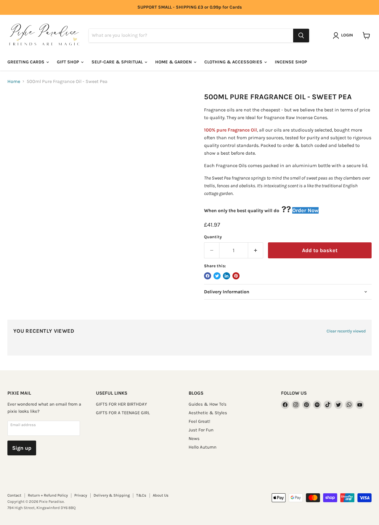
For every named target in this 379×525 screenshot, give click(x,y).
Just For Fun (201, 430)
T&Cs (141, 495)
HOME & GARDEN (174, 62)
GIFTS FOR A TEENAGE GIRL (123, 412)
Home (13, 81)
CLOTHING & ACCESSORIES (234, 62)
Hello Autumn (202, 447)
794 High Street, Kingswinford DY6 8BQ (41, 507)
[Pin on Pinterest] (236, 275)
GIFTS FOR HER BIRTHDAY (121, 404)
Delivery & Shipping (112, 495)
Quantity (213, 237)
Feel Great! (199, 421)
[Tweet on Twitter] (217, 275)
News (194, 438)
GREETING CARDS (26, 62)
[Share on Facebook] (207, 275)
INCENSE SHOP (291, 62)
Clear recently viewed (346, 331)
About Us (160, 495)
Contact (14, 495)
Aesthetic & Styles (208, 412)
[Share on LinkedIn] (226, 275)
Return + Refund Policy (48, 495)
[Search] (301, 35)
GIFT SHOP (68, 62)
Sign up (21, 448)
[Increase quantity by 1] (255, 250)
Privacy (80, 495)
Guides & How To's (208, 404)
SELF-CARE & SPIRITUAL (117, 62)
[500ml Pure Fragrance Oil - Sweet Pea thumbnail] (18, 109)
